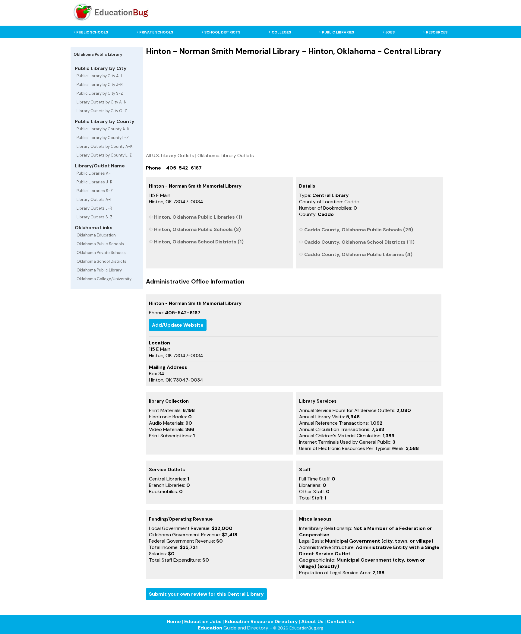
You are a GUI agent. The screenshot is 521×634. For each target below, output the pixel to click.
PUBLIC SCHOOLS (92, 32)
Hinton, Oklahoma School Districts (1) (199, 242)
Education (210, 628)
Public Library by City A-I (99, 75)
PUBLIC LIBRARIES (338, 32)
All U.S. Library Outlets (170, 155)
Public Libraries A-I (94, 173)
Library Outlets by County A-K (105, 146)
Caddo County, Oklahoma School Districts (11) (359, 242)
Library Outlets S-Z (94, 217)
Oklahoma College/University (104, 278)
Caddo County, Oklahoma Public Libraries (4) (358, 254)
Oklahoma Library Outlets (225, 155)
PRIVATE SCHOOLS (156, 32)
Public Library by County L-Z (103, 137)
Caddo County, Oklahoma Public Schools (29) (358, 230)
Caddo (351, 201)
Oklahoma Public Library (99, 270)
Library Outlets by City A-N (102, 102)
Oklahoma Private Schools (101, 252)
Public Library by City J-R (100, 84)
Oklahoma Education (96, 235)
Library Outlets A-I (94, 199)
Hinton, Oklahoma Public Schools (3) (197, 229)
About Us (312, 621)
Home (174, 621)
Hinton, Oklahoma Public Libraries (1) (198, 217)
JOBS (390, 32)
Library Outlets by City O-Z (102, 110)
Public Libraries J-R (94, 182)
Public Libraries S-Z (95, 190)
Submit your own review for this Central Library (206, 594)
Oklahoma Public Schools (100, 243)
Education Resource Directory (261, 621)
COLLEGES (281, 32)
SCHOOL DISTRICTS (222, 32)
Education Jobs (203, 621)
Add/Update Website (178, 325)
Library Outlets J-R (94, 208)
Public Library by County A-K (103, 129)
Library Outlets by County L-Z (104, 155)
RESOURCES (436, 32)
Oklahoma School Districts (101, 261)
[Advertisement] (294, 104)
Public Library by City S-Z (100, 93)
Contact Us (340, 621)
